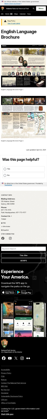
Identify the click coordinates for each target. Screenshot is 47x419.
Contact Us (6, 216)
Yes (8, 169)
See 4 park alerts (14, 23)
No (8, 175)
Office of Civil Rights (8, 403)
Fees (29, 14)
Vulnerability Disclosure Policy (12, 396)
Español (6, 230)
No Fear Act (5, 390)
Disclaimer (4, 393)
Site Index (6, 226)
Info (2, 14)
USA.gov (4, 400)
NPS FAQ (4, 386)
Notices (4, 380)
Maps (16, 14)
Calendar (23, 14)
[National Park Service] (2, 9)
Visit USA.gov (7, 414)
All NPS (23, 261)
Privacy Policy (6, 373)
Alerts (8, 14)
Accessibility (5, 370)
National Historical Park (17, 8)
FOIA (2, 376)
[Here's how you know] (23, 3)
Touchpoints (8, 185)
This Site (23, 255)
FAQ (4, 223)
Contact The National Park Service (13, 383)
